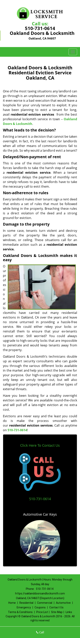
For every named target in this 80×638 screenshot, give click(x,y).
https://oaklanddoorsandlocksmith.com (40, 593)
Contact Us (56, 607)
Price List (42, 612)
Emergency (24, 607)
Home (12, 602)
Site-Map (57, 612)
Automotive (63, 602)
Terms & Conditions (20, 612)
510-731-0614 (40, 28)
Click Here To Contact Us (40, 445)
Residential (26, 602)
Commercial (44, 602)
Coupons (40, 607)
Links (69, 612)
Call (41, 632)
